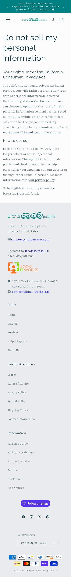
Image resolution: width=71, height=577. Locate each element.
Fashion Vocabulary (21, 452)
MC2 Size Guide (18, 443)
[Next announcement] (64, 6)
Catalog (12, 323)
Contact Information (21, 418)
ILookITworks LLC (37, 251)
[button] (8, 19)
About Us (13, 350)
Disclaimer (15, 478)
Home (12, 314)
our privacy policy (41, 180)
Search (12, 374)
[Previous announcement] (7, 6)
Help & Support (17, 341)
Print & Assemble (19, 461)
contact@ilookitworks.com (31, 291)
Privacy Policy (17, 392)
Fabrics (12, 470)
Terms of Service (18, 383)
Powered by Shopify (46, 570)
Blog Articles (16, 487)
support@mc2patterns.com (30, 239)
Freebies (13, 332)
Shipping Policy (18, 410)
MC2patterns (29, 570)
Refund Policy (17, 401)
